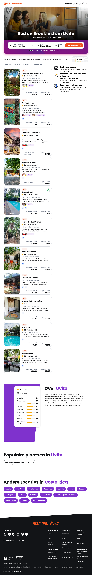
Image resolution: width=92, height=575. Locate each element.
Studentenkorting (67, 557)
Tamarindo (48, 489)
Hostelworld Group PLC (80, 533)
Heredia (33, 495)
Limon (22, 495)
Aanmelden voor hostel (82, 552)
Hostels (50, 534)
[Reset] (32, 45)
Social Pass (65, 534)
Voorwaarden (38, 567)
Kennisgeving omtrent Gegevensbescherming (17, 567)
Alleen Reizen (66, 552)
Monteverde (33, 489)
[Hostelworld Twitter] (9, 534)
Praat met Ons (52, 552)
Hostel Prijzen (66, 548)
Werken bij (80, 543)
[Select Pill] (82, 3)
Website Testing (67, 567)
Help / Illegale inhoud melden (52, 557)
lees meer (13, 66)
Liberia (8, 489)
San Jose (20, 489)
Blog (63, 538)
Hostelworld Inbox (80, 562)
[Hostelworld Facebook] (5, 534)
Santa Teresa (11, 500)
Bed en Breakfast (50, 543)
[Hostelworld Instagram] (13, 534)
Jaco (71, 489)
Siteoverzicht (79, 567)
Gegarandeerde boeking (67, 543)
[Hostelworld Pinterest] (22, 534)
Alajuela (61, 489)
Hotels (49, 538)
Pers (78, 538)
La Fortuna (46, 495)
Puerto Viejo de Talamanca (66, 495)
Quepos (82, 489)
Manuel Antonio (39, 500)
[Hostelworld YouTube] (18, 534)
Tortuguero (10, 495)
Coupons (48, 567)
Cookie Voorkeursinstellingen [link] (12, 571)
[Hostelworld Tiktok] (26, 534)
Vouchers (56, 567)
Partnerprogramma (82, 557)
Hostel (24, 70)
